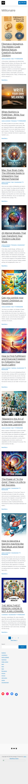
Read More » (5, 80)
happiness (13, 368)
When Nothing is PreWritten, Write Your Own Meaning (13, 114)
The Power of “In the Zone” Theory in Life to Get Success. (14, 482)
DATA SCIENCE (5, 657)
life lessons (14, 120)
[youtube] (14, 748)
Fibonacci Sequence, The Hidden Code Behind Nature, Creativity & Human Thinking (13, 49)
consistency (4, 655)
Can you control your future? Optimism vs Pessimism (12, 300)
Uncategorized (17, 182)
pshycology (4, 678)
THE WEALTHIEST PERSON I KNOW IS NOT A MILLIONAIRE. (13, 608)
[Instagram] (16, 748)
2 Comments (5, 614)
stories (3, 680)
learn (12, 58)
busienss (4, 652)
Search (3, 644)
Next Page (14, 640)
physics (3, 673)
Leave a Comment (6, 58)
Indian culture (5, 662)
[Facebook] (11, 748)
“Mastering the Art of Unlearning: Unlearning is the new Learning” (14, 421)
